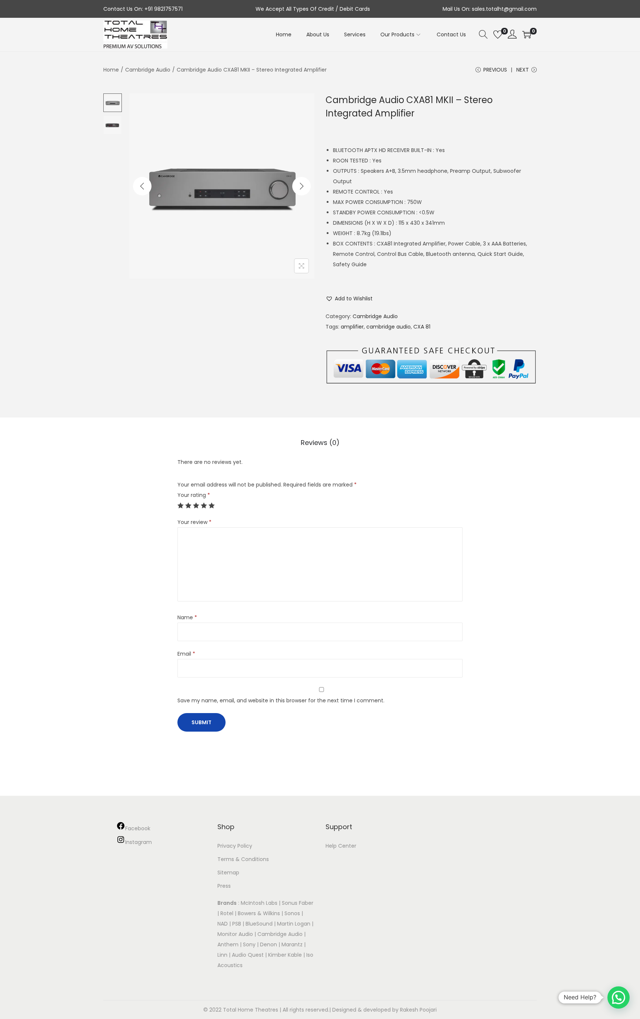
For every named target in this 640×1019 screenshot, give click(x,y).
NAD (222, 923)
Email (186, 653)
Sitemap (228, 872)
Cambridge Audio (147, 69)
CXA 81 (421, 326)
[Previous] (142, 186)
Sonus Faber (297, 903)
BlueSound (259, 923)
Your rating (193, 495)
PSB (236, 923)
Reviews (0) (320, 442)
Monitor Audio (235, 934)
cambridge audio (388, 326)
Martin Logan (293, 923)
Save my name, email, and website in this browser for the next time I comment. (280, 700)
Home (111, 69)
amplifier (352, 326)
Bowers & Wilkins (259, 913)
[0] (497, 34)
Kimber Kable (285, 955)
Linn (222, 955)
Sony (249, 944)
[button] (349, 298)
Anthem (228, 944)
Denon (268, 944)
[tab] (320, 443)
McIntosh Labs (259, 903)
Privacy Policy (234, 846)
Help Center (341, 846)
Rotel (226, 913)
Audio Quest (248, 955)
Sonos (292, 913)
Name (187, 617)
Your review (194, 522)
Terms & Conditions (243, 859)
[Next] (301, 186)
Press (224, 886)
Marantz (292, 944)
